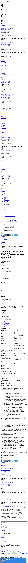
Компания (3, 65)
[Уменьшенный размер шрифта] (1, 2)
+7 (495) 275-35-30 (8, 42)
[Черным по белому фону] (1, 9)
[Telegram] (17, 235)
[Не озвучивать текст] (1, 22)
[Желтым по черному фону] (1, 11)
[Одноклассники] (4, 235)
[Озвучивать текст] (2, 20)
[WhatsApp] (12, 235)
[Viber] (10, 235)
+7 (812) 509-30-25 (8, 28)
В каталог (3, 548)
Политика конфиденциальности (9, 506)
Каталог (3, 59)
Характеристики (8, 322)
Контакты (4, 67)
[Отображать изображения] (1, 15)
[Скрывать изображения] (1, 17)
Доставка (3, 62)
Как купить (7, 323)
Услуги (3, 61)
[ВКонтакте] (1, 235)
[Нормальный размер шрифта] (2, 4)
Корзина (3, 530)
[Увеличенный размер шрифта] (2, 6)
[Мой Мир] (6, 235)
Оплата (3, 64)
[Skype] (15, 235)
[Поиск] (2, 78)
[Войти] (1, 70)
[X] (8, 235)
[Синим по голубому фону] (1, 12)
